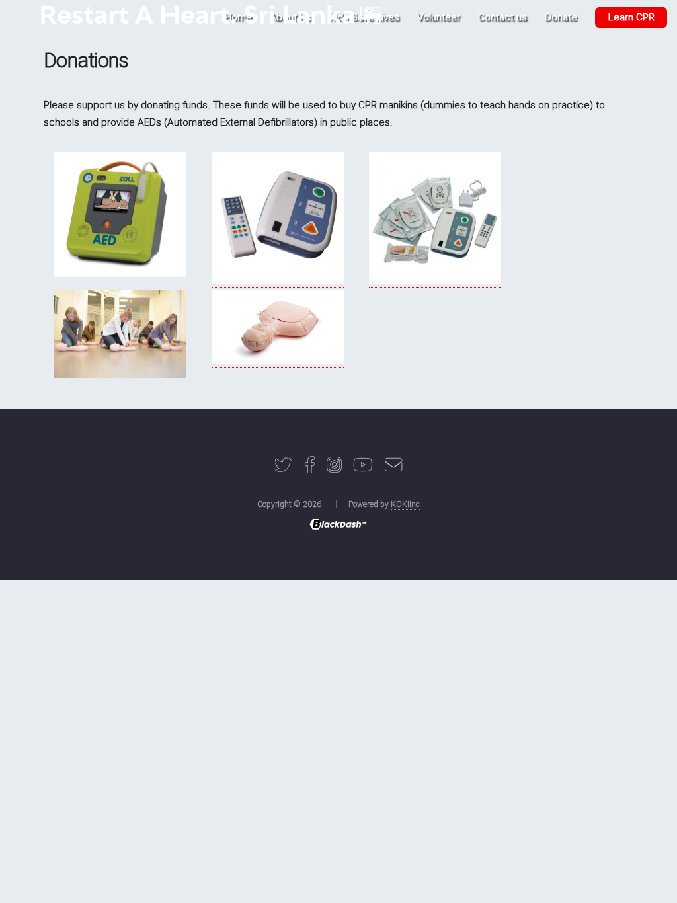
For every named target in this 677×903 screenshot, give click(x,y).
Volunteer (438, 17)
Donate (561, 17)
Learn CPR (631, 17)
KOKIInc (405, 504)
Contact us (502, 17)
